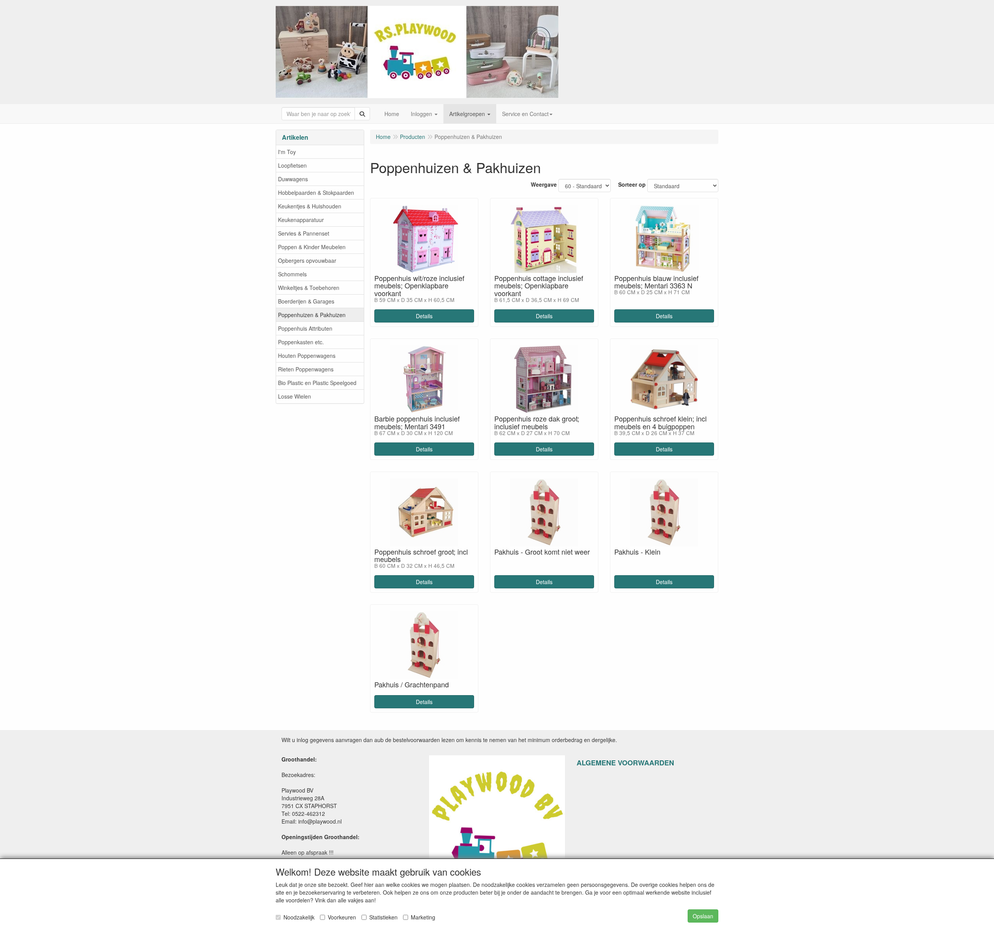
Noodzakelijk (299, 917)
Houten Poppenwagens (306, 355)
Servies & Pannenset (303, 233)
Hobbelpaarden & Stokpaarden (316, 192)
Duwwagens (293, 179)
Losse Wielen (294, 396)
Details (424, 316)
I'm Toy (287, 152)
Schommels (292, 274)
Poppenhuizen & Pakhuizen (312, 315)
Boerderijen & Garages (306, 301)
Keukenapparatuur (301, 220)
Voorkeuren (342, 917)
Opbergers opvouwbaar (307, 260)
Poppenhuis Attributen (305, 328)
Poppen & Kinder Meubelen (312, 247)
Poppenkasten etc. (301, 342)
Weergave (544, 184)
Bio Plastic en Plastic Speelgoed (317, 383)
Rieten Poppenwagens (306, 369)
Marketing (423, 917)
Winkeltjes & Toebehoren (308, 287)
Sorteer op (632, 184)
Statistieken (383, 917)
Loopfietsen (292, 165)
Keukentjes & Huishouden (309, 206)
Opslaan (703, 916)
